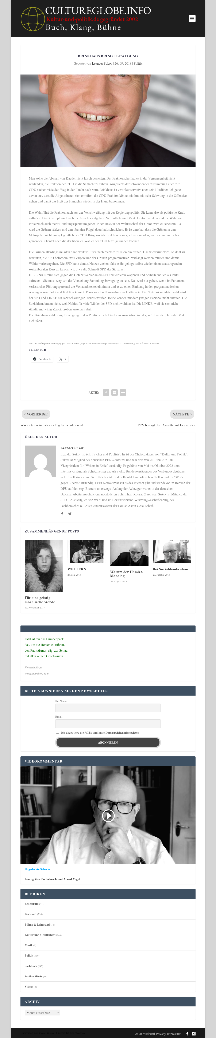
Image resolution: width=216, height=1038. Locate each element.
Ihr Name (61, 701)
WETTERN (77, 569)
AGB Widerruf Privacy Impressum (158, 1033)
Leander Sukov (102, 63)
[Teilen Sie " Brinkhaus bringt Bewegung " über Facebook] (106, 392)
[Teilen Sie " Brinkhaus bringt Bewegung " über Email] (114, 392)
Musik (29, 945)
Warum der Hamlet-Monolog (127, 573)
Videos (29, 986)
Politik (138, 63)
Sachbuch (31, 966)
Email (58, 717)
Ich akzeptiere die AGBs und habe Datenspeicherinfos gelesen (100, 732)
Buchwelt (30, 914)
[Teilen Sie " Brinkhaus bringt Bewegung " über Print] (123, 392)
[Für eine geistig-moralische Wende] (44, 566)
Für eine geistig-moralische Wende (40, 599)
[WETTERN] (87, 551)
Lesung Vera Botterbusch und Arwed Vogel (52, 879)
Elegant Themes (46, 1033)
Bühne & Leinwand (37, 924)
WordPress (80, 1033)
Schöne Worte (33, 976)
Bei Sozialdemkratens (171, 569)
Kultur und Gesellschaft (40, 935)
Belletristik (32, 903)
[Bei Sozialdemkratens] (172, 551)
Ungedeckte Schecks (37, 869)
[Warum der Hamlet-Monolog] (129, 553)
